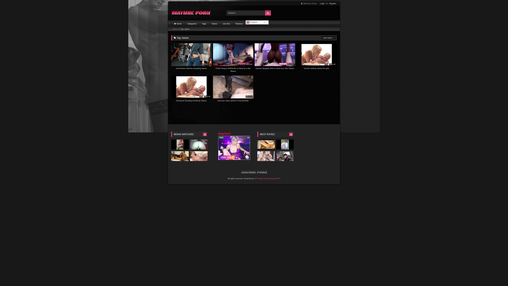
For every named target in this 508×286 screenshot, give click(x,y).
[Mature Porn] (191, 13)
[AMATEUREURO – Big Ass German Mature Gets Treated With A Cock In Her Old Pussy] (180, 156)
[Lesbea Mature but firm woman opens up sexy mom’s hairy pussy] (199, 156)
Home (179, 24)
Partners (239, 24)
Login (322, 3)
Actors (214, 24)
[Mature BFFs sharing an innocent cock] (285, 156)
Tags (204, 24)
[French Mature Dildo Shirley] (199, 144)
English (253, 22)
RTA (278, 178)
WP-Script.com (260, 178)
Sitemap (271, 178)
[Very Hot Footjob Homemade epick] (266, 144)
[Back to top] (500, 278)
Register (332, 3)
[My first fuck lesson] (266, 156)
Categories (191, 24)
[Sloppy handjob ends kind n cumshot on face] (285, 144)
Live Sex (226, 24)
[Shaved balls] (180, 144)
